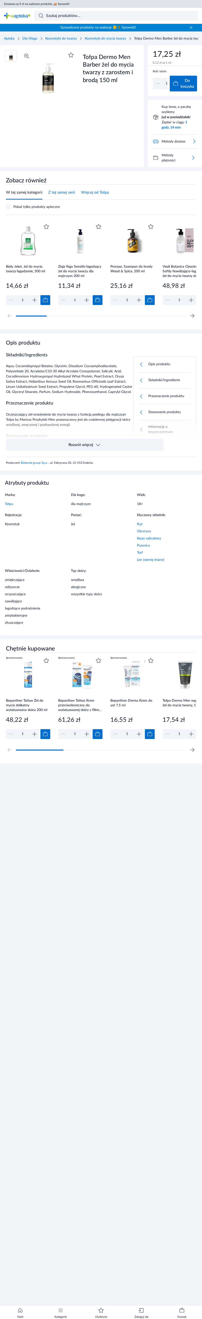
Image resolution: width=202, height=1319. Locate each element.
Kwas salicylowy (149, 538)
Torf (140, 552)
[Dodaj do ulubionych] (71, 55)
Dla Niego (29, 38)
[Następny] (192, 316)
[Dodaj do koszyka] (45, 300)
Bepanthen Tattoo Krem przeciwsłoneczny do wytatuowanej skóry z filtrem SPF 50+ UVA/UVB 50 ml (80, 705)
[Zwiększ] (34, 300)
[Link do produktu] (28, 264)
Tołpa (9, 504)
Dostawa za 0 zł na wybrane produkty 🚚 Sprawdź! (36, 3)
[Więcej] (193, 158)
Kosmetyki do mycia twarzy (105, 38)
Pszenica (143, 545)
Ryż (139, 524)
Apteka (9, 38)
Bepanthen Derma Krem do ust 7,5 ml (131, 703)
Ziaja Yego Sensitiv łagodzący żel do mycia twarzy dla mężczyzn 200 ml (79, 271)
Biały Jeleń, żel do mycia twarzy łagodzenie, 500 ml (25, 269)
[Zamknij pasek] (191, 27)
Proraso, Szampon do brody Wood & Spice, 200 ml (131, 269)
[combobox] (116, 16)
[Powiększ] (27, 56)
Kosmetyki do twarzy (61, 38)
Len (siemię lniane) (150, 560)
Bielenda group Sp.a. (35, 462)
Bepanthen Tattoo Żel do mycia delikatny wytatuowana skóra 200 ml (26, 705)
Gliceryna (144, 531)
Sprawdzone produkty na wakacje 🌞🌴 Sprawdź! (98, 27)
